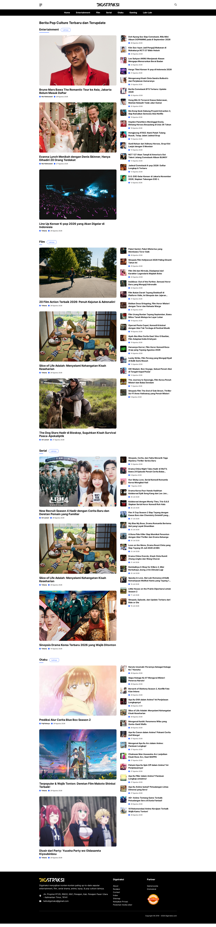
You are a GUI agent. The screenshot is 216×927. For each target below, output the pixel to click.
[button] (175, 4)
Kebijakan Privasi (120, 901)
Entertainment (83, 12)
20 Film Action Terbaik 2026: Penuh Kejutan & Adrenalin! (77, 301)
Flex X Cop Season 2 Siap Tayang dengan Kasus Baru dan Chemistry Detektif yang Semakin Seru (148, 515)
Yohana (44, 231)
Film (98, 12)
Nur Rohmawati (47, 97)
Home (67, 12)
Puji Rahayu (46, 723)
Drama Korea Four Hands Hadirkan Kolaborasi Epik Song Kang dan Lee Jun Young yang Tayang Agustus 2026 (147, 493)
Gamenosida (152, 886)
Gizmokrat (151, 889)
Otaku (121, 12)
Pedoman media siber (122, 905)
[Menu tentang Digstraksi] (40, 5)
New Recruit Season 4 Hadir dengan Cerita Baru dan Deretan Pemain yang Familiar (74, 512)
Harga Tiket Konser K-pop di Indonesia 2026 (150, 69)
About (115, 886)
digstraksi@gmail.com (58, 901)
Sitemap (116, 898)
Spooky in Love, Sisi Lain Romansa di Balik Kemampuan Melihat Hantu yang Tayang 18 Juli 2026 (149, 581)
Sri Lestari (45, 440)
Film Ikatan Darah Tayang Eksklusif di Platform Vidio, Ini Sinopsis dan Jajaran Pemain (147, 295)
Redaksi (116, 889)
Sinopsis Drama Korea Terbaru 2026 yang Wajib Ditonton (77, 645)
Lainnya (65, 30)
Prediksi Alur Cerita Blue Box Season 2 (65, 719)
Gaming (133, 12)
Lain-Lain (147, 12)
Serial (109, 12)
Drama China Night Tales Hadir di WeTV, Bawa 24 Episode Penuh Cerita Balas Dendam (147, 472)
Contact (116, 892)
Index (115, 895)
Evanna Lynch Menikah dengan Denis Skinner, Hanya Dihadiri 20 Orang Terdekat (74, 158)
